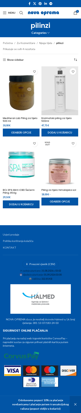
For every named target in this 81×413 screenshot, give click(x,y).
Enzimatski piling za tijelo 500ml (56, 120)
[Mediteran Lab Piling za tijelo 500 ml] (21, 90)
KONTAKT (9, 247)
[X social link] (34, 3)
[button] (59, 132)
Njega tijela (45, 43)
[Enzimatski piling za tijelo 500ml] (59, 90)
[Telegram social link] (50, 3)
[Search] (21, 13)
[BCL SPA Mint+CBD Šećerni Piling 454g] (21, 162)
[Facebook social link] (29, 3)
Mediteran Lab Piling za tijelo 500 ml (20, 120)
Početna (8, 43)
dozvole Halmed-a (55, 319)
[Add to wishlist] (34, 71)
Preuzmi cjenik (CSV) (40, 264)
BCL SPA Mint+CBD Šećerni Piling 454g (18, 191)
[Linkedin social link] (45, 3)
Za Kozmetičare (26, 43)
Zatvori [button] (75, 404)
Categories (39, 32)
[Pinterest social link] (40, 3)
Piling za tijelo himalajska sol (58, 190)
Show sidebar (15, 59)
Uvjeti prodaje (11, 234)
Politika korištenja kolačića (18, 240)
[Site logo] (44, 12)
